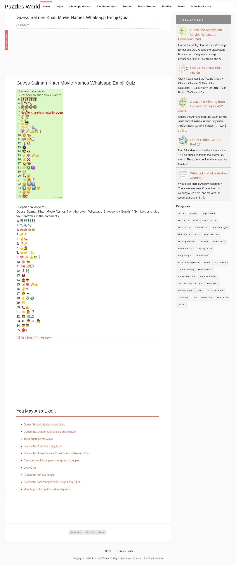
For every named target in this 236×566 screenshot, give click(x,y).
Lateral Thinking (186, 269)
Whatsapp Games (80, 6)
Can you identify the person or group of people (51, 460)
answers (204, 241)
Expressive (212, 283)
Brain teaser (184, 234)
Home (46, 6)
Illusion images (185, 290)
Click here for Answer (34, 338)
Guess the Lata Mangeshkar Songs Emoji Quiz (52, 481)
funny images (184, 255)
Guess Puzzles (211, 234)
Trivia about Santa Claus (38, 438)
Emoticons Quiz (107, 6)
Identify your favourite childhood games (47, 489)
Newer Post (76, 532)
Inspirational (219, 241)
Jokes (181, 6)
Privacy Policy (125, 551)
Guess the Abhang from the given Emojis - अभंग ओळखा (201, 106)
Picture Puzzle (209, 220)
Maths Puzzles (147, 6)
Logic (59, 6)
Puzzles (127, 6)
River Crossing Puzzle (189, 262)
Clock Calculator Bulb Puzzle (206, 70)
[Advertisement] (44, 55)
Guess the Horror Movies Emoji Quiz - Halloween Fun (56, 453)
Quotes (181, 304)
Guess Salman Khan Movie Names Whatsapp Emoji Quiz (72, 17)
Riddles (167, 6)
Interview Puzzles (186, 276)
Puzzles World (22, 6)
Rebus (207, 262)
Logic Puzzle (208, 213)
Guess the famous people (39, 474)
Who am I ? (183, 220)
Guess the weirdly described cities (44, 424)
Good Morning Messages (190, 283)
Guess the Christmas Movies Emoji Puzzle (50, 431)
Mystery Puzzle (205, 248)
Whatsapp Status (215, 290)
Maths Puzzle (201, 227)
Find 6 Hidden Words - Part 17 (206, 142)
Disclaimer (183, 297)
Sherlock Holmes (208, 276)
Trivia (200, 290)
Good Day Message (203, 297)
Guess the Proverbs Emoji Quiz (43, 446)
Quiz (195, 220)
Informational (202, 255)
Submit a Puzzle (201, 6)
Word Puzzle (184, 227)
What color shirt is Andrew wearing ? (209, 175)
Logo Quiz (30, 467)
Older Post (90, 532)
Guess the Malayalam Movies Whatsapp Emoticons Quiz (200, 34)
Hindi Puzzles (205, 269)
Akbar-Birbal (221, 262)
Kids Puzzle (223, 297)
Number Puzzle (185, 248)
